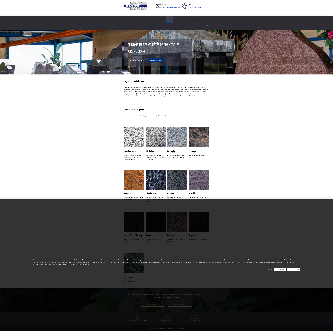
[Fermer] (332, 200)
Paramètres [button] (269, 269)
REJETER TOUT (279, 269)
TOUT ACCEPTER (293, 269)
